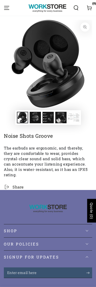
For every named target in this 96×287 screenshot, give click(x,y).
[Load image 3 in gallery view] (48, 117)
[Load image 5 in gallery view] (73, 117)
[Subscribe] (89, 273)
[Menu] (6, 8)
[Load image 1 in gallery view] (22, 117)
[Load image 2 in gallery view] (35, 117)
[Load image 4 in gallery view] (61, 117)
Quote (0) (91, 211)
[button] (76, 8)
